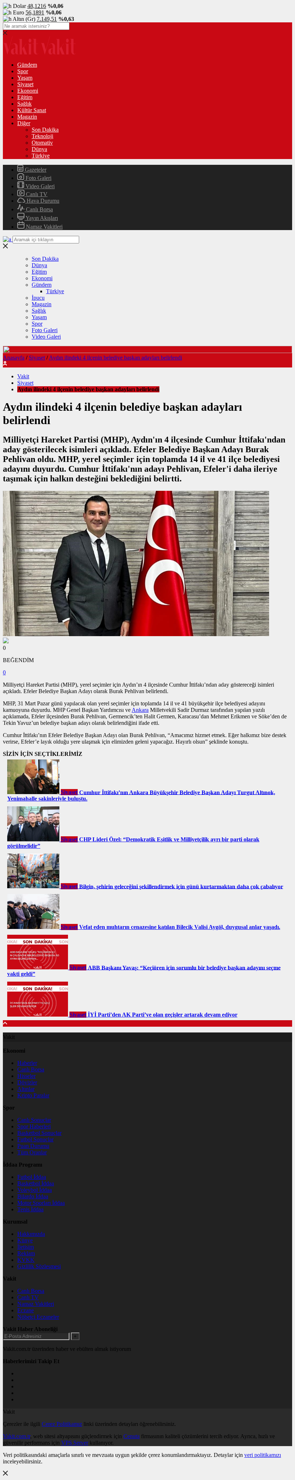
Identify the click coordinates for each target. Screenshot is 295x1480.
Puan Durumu (33, 1146)
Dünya (39, 149)
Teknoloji (42, 136)
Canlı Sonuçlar (34, 1120)
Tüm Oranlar (32, 1152)
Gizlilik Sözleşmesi (39, 1266)
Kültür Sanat (31, 110)
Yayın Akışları (41, 218)
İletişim (25, 1247)
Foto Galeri (37, 178)
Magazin (27, 117)
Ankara (140, 710)
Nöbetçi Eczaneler (38, 1317)
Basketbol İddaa (35, 1183)
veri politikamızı (262, 1455)
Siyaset (25, 84)
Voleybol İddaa (34, 1190)
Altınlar (26, 1089)
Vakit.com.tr (16, 1436)
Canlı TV (35, 194)
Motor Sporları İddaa (41, 1203)
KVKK (26, 1260)
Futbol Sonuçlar (35, 1139)
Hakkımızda (31, 1234)
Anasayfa (13, 357)
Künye (25, 1240)
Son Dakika (45, 130)
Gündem (27, 65)
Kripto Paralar (33, 1095)
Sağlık (24, 104)
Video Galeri (39, 186)
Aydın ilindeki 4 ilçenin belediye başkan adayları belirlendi (115, 357)
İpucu (38, 298)
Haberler (27, 1063)
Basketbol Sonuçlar (39, 1133)
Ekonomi (27, 91)
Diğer (23, 123)
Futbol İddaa (31, 1177)
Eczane (25, 1310)
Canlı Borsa (38, 209)
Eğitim (24, 97)
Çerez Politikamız (62, 1424)
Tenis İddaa (30, 1209)
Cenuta (131, 1436)
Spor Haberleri (34, 1126)
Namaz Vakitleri (43, 227)
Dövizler (27, 1082)
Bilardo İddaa (32, 1196)
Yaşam (24, 78)
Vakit (23, 376)
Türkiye (41, 156)
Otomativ (42, 143)
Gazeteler (34, 170)
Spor (22, 71)
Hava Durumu (42, 201)
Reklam (26, 1253)
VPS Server (74, 1443)
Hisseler (26, 1076)
